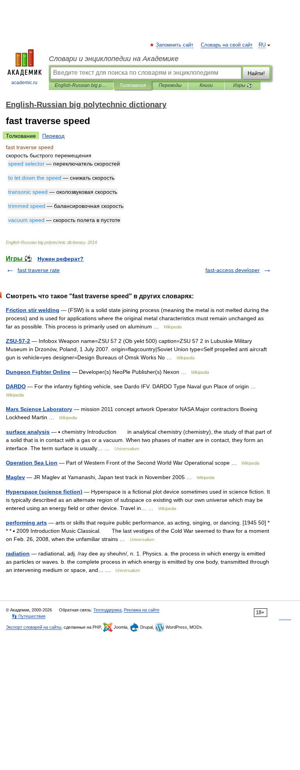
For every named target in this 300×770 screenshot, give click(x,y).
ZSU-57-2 (18, 341)
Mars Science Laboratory (39, 409)
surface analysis (28, 432)
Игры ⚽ (242, 85)
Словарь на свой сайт (227, 45)
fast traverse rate (39, 270)
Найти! (256, 73)
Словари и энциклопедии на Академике (114, 59)
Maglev (15, 477)
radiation (18, 553)
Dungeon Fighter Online (38, 372)
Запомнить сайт (175, 45)
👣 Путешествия (28, 616)
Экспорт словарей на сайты (33, 627)
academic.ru (24, 82)
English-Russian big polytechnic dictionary (81, 85)
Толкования (133, 85)
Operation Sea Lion (31, 463)
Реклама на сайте (141, 610)
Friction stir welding (32, 310)
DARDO (16, 386)
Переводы (170, 85)
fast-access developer (232, 270)
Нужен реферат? (61, 259)
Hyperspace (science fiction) (44, 492)
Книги (206, 85)
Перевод (53, 136)
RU (262, 45)
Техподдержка (107, 610)
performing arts (26, 522)
